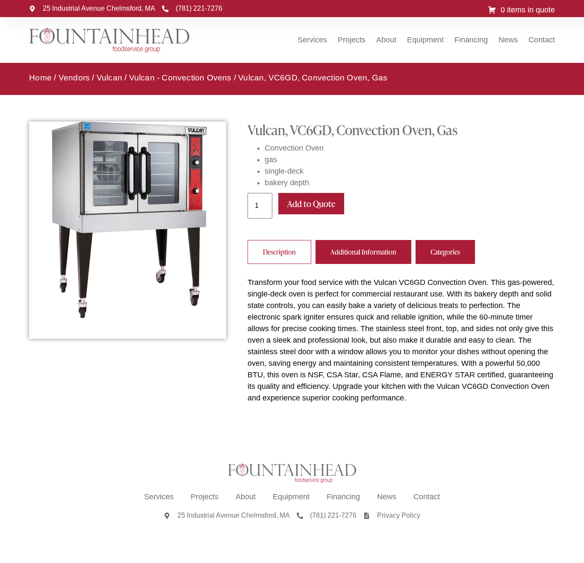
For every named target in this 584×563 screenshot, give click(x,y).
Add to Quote (311, 204)
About (386, 40)
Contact (541, 40)
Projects (352, 40)
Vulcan (109, 77)
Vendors (74, 77)
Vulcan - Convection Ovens (180, 77)
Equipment (425, 40)
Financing (471, 40)
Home (40, 77)
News (508, 40)
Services (312, 40)
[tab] (279, 252)
